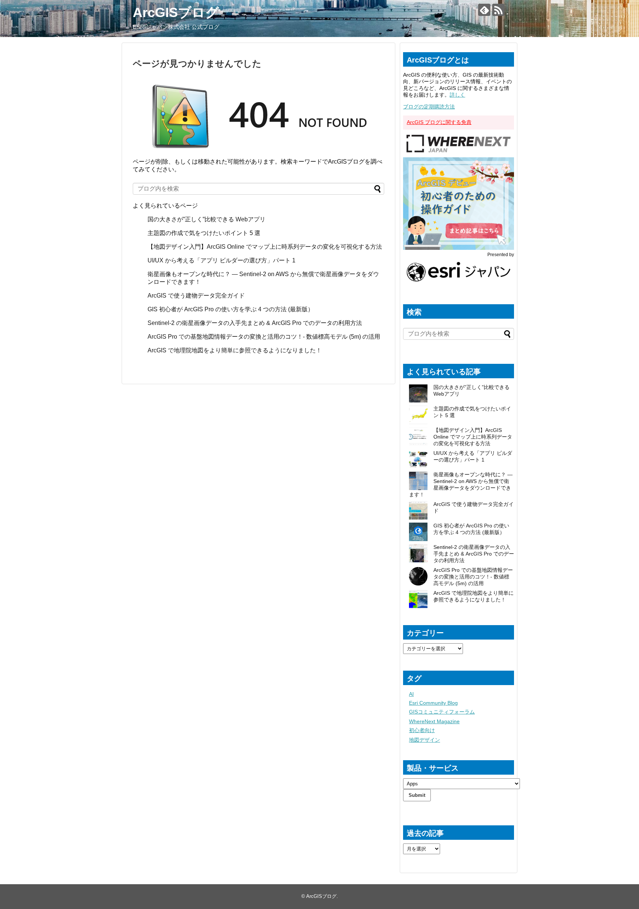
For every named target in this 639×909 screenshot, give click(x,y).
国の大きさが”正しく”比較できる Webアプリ (207, 219)
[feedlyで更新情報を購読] (484, 10)
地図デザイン (424, 740)
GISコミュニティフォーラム (442, 712)
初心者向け (422, 730)
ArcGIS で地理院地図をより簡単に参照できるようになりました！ (235, 350)
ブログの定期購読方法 (429, 107)
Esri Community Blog (433, 703)
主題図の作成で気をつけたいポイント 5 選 (204, 233)
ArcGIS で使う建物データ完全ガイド (196, 295)
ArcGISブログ (176, 12)
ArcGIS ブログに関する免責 (439, 122)
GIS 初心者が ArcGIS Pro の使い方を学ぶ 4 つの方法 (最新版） (231, 309)
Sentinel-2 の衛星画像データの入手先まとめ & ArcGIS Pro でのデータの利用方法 (255, 323)
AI (411, 694)
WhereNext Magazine (434, 721)
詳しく (457, 95)
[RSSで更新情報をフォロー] (498, 10)
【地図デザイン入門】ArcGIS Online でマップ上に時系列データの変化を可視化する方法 (265, 247)
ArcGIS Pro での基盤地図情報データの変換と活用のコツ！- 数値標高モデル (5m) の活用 (264, 336)
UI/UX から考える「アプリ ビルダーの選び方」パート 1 (221, 260)
